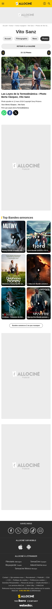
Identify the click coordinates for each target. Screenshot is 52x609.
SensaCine (35, 561)
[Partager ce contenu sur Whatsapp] (4, 112)
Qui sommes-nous (17, 577)
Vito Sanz (31, 25)
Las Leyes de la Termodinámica (17, 108)
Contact (5, 577)
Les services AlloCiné (16, 585)
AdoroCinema (36, 565)
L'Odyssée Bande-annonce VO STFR (39, 284)
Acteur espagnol (20, 25)
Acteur (11, 25)
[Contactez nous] (40, 531)
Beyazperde (11, 565)
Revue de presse (27, 583)
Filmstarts (10, 561)
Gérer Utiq (30, 585)
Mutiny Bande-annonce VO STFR (13, 250)
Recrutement (30, 577)
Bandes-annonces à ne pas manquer (26, 325)
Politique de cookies (20, 580)
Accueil (5, 25)
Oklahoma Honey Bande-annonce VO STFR (13, 284)
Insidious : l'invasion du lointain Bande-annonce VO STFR (13, 317)
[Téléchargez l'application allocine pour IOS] (22, 547)
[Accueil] (24, 3)
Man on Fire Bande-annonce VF (39, 317)
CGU (48, 577)
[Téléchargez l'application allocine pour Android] (30, 547)
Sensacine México (23, 568)
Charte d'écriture (42, 583)
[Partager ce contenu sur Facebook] (9, 112)
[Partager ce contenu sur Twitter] (15, 112)
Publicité (40, 577)
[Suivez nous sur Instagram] (26, 531)
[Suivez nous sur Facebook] (11, 531)
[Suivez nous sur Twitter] (18, 531)
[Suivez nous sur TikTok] (33, 531)
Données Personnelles (10, 583)
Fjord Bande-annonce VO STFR (39, 250)
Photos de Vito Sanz (42, 25)
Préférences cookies (37, 580)
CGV (9, 580)
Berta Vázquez (11, 105)
